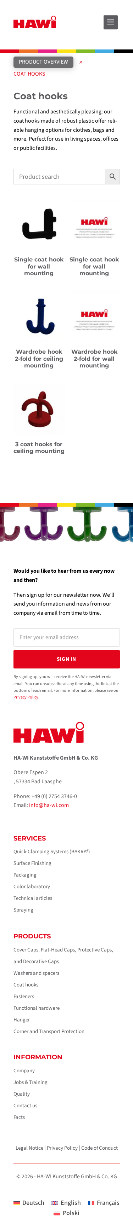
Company (24, 1070)
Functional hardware (36, 1008)
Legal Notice (29, 1148)
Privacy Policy (25, 697)
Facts (19, 1117)
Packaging (25, 875)
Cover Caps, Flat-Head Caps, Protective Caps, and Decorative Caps (63, 955)
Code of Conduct (99, 1148)
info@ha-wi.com (49, 805)
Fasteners (23, 996)
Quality (21, 1094)
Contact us (25, 1105)
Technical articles (32, 898)
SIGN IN (66, 659)
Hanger (21, 1020)
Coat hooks (25, 985)
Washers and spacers (36, 973)
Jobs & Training (30, 1082)
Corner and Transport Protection (48, 1031)
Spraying (23, 910)
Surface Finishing (32, 863)
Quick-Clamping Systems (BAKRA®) (51, 851)
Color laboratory (31, 886)
